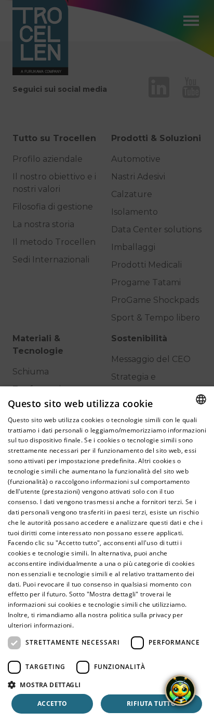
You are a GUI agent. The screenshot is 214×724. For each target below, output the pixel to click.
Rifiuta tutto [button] (151, 703)
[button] (107, 684)
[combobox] (201, 399)
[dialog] (107, 555)
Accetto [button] (52, 703)
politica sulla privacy (140, 614)
